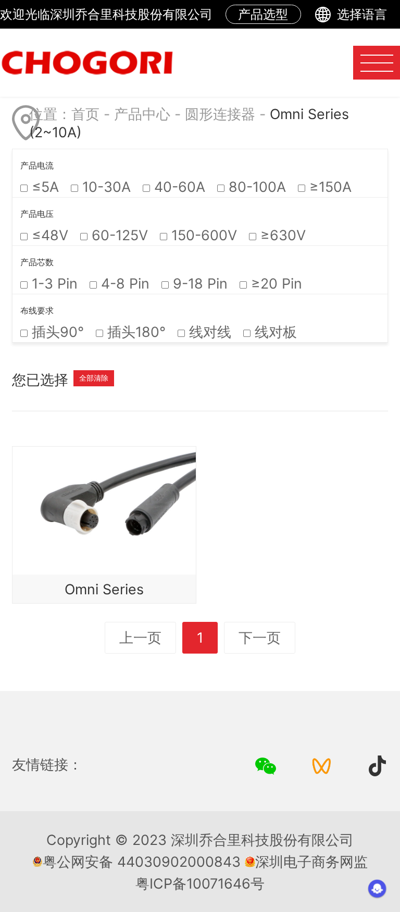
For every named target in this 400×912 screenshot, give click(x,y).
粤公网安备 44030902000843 (142, 861)
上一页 (140, 637)
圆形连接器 (220, 114)
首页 (85, 114)
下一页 (260, 637)
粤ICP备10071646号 (200, 883)
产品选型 (263, 14)
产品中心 (142, 114)
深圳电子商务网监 (311, 861)
